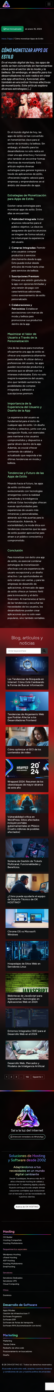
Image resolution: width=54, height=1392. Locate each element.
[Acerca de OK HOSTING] (27, 1209)
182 (27, 1077)
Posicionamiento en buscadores (17, 1351)
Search (44, 651)
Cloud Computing (11, 1284)
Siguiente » (38, 1077)
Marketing (7, 1341)
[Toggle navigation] (48, 4)
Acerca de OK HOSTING (27, 1207)
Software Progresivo (12, 1316)
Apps (10, 38)
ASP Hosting (9, 1260)
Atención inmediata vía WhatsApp (28, 1137)
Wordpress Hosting (12, 1254)
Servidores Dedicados (12, 1278)
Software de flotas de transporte (18, 1322)
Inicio (4, 38)
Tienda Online (9, 1344)
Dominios (7, 1295)
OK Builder (7, 1237)
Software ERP (9, 1319)
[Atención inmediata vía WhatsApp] (27, 1139)
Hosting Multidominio (13, 1243)
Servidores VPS (10, 1281)
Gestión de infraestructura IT (16, 1313)
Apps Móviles (9, 1310)
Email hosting (9, 1266)
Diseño (6, 1355)
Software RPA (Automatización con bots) (22, 1325)
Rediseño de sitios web (13, 1348)
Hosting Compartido (12, 1240)
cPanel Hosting (10, 1257)
